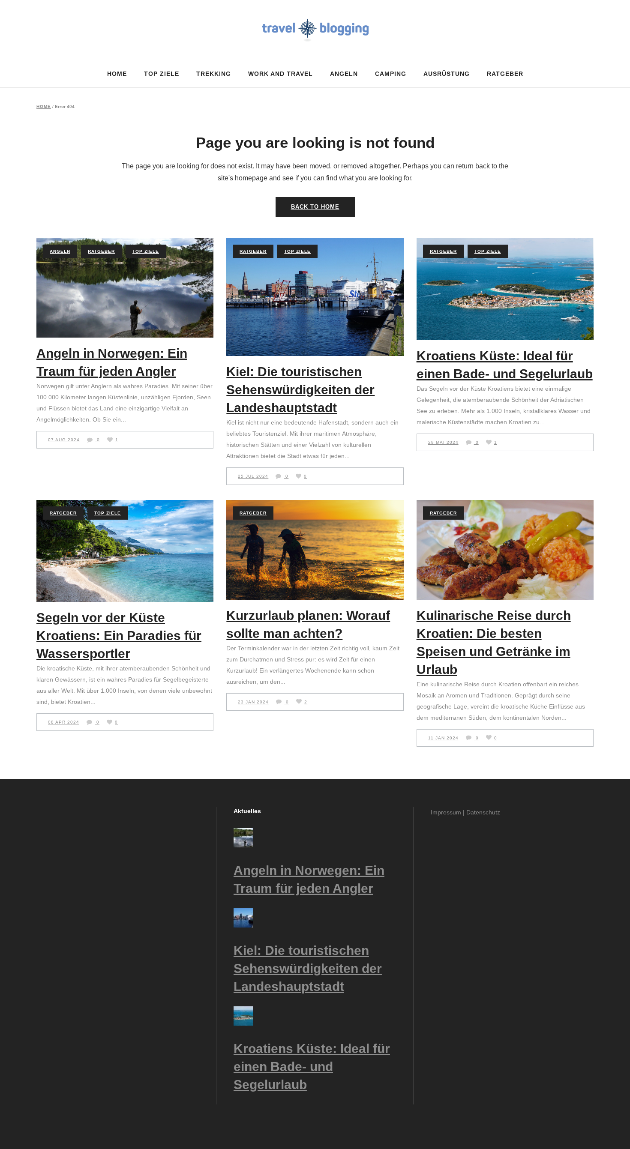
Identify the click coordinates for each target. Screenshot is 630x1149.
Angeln (60, 251)
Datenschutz (483, 812)
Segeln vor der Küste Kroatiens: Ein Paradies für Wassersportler (118, 635)
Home (43, 107)
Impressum (446, 812)
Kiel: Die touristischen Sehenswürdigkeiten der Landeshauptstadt (300, 390)
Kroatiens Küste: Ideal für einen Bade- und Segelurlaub (312, 1066)
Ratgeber (101, 251)
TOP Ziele (145, 251)
